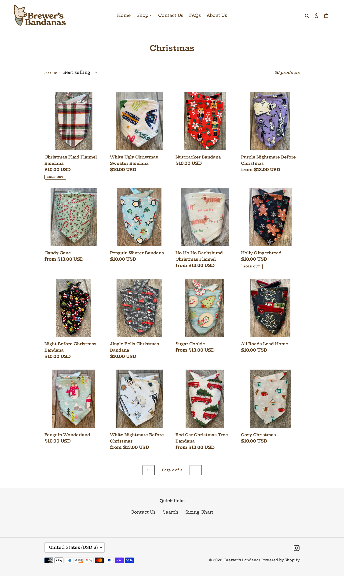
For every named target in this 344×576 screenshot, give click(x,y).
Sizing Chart (199, 512)
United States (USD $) (73, 547)
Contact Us (143, 512)
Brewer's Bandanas (242, 560)
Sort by (51, 73)
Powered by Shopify (280, 560)
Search (170, 512)
